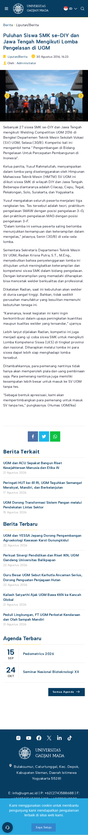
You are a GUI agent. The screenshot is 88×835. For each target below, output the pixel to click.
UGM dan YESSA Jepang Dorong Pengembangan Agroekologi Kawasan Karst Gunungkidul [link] (42, 537)
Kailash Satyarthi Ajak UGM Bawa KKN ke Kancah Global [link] (42, 597)
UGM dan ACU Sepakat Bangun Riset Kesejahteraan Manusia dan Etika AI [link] (32, 465)
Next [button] (81, 95)
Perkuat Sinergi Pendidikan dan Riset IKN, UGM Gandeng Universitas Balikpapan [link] (41, 557)
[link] (34, 8)
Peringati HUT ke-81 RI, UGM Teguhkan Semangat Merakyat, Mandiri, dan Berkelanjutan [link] (42, 485)
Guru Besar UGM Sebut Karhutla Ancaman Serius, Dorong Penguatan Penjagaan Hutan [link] (42, 577)
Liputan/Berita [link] (27, 25)
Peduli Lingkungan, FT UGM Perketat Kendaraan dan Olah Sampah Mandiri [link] (41, 617)
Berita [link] (8, 25)
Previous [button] (7, 95)
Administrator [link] (26, 63)
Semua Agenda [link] (63, 691)
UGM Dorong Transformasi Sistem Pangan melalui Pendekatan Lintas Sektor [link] (42, 504)
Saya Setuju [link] (43, 827)
